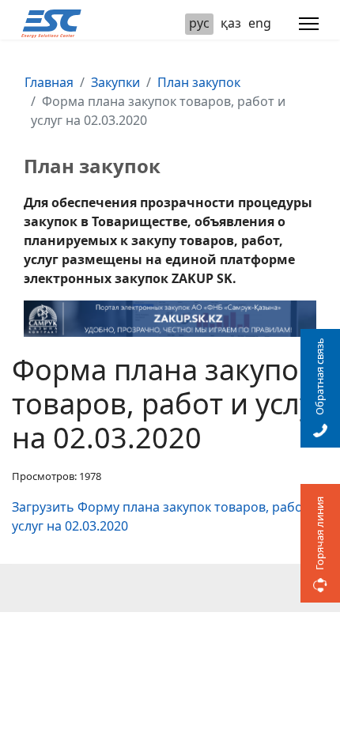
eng (259, 23)
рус (199, 23)
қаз (231, 23)
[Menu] (309, 23)
